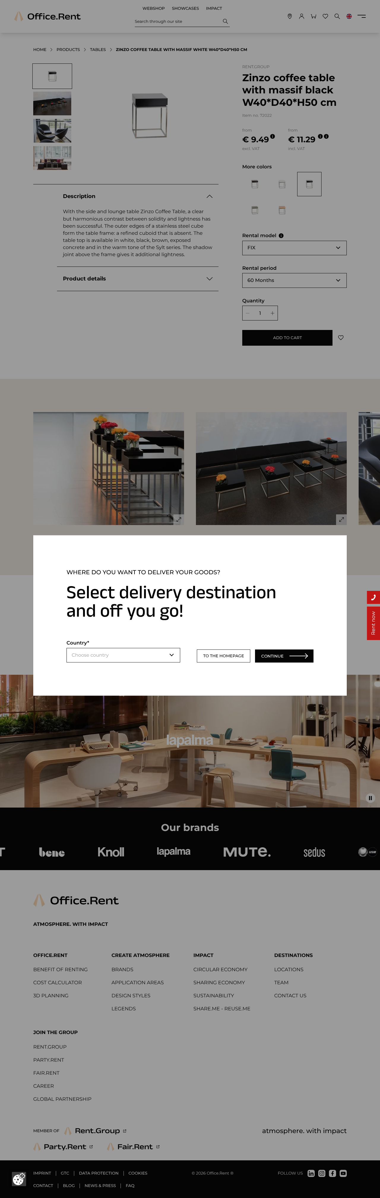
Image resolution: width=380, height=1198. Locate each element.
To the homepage (223, 655)
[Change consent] (19, 1179)
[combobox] (123, 655)
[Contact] (373, 597)
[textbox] (123, 655)
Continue (272, 655)
